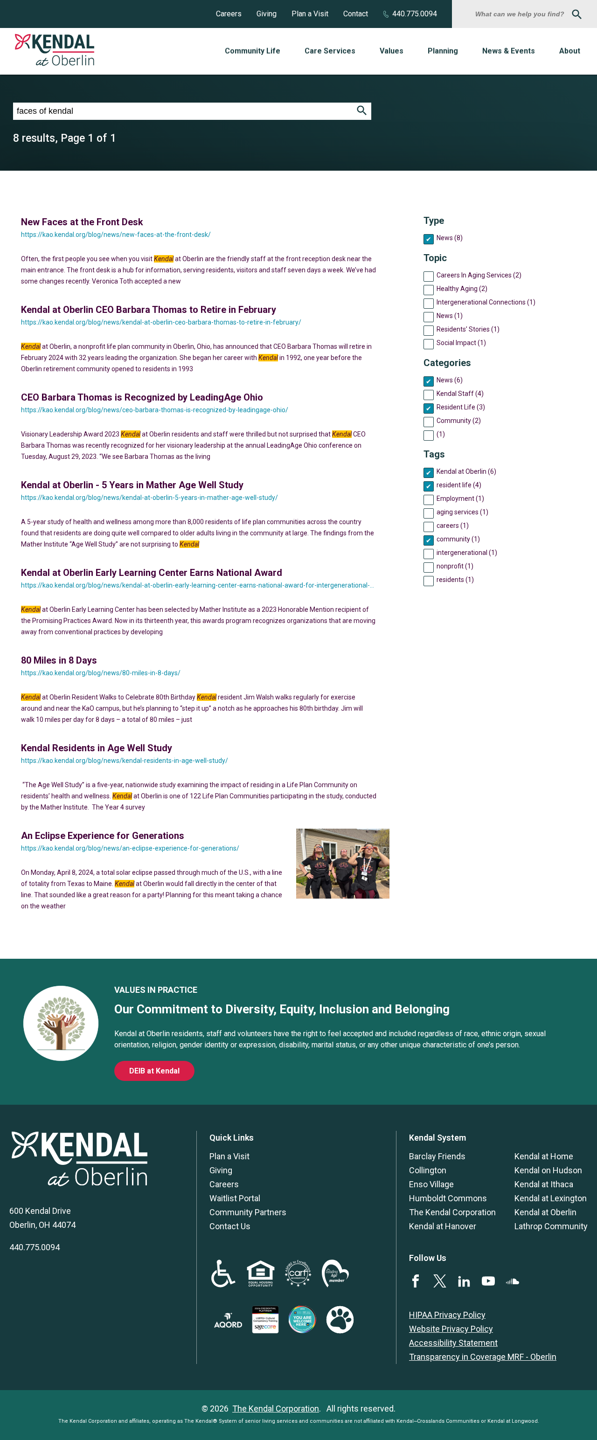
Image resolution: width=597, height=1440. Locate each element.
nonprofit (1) (455, 566)
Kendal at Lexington (550, 1198)
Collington (427, 1170)
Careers (229, 13)
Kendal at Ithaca (543, 1184)
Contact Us (229, 1226)
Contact (355, 13)
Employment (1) (460, 498)
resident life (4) (459, 485)
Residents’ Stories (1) (468, 329)
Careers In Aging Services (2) (479, 275)
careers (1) (453, 525)
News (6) (450, 380)
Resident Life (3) (461, 407)
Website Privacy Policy (451, 1329)
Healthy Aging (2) (462, 288)
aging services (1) (462, 512)
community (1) (458, 539)
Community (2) (459, 420)
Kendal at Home (543, 1156)
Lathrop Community (551, 1226)
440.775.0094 (414, 13)
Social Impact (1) (461, 342)
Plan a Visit (310, 13)
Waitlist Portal (234, 1198)
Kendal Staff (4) (460, 393)
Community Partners (247, 1212)
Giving (267, 13)
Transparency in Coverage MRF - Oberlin (482, 1357)
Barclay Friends (437, 1156)
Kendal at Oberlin (545, 1212)
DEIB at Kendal (154, 1070)
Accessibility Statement (453, 1343)
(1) (441, 434)
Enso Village (431, 1184)
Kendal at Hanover (442, 1226)
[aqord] (228, 1324)
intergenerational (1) (467, 552)
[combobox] (521, 14)
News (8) (450, 238)
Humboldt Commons (448, 1198)
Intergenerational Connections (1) (486, 302)
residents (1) (455, 579)
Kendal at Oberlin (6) (466, 471)
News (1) (450, 315)
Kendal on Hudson (548, 1170)
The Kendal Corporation (452, 1212)
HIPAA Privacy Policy (447, 1315)
